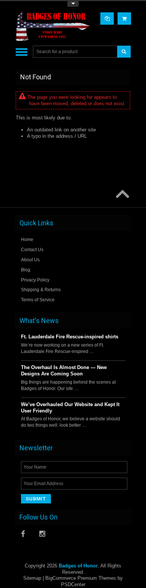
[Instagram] (44, 535)
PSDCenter (73, 584)
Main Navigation (21, 51)
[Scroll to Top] (121, 194)
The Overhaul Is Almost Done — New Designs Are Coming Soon (64, 371)
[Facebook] (26, 535)
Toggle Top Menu (73, 4)
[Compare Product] (107, 18)
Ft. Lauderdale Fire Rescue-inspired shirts (69, 336)
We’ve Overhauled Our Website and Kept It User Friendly (70, 408)
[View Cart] (124, 18)
